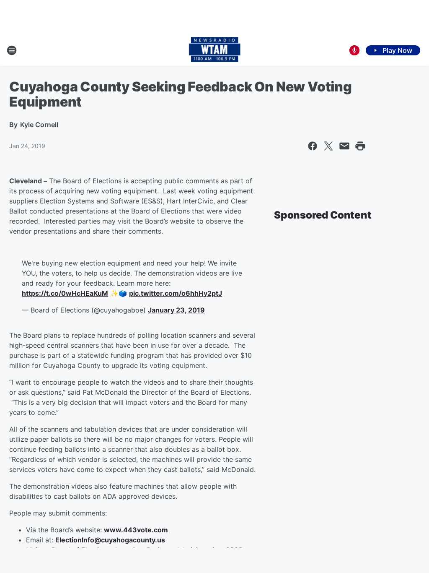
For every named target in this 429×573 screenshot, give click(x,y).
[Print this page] (360, 146)
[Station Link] (215, 50)
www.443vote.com (136, 530)
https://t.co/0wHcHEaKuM (65, 293)
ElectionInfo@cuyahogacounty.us (110, 540)
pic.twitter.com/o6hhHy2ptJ (175, 293)
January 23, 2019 (176, 310)
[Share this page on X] (328, 146)
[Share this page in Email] (344, 146)
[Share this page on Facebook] (312, 146)
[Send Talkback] (354, 50)
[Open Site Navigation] (12, 50)
